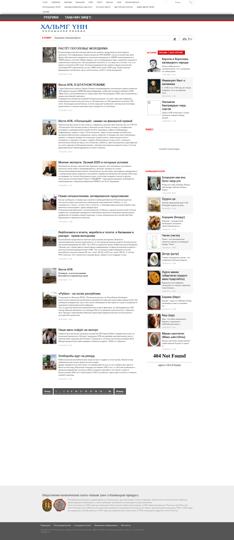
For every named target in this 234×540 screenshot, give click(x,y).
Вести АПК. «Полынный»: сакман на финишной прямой (95, 121)
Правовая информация (106, 525)
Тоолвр (46, 12)
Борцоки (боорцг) (173, 217)
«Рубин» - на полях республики (79, 293)
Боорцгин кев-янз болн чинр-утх (173, 179)
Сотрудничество (82, 525)
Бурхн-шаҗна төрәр (52, 7)
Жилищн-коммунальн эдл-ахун (78, 7)
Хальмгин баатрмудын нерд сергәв (174, 105)
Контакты (126, 525)
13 (91, 391)
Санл (119, 2)
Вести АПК (65, 269)
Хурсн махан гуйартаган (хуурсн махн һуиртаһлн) (174, 275)
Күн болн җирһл (103, 7)
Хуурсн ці (168, 198)
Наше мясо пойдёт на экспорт (78, 329)
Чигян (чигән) (171, 235)
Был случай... (177, 53)
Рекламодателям (62, 525)
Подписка (55, 2)
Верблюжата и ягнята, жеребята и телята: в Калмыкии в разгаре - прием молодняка (96, 234)
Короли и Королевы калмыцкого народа (175, 60)
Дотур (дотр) (170, 253)
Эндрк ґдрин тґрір (145, 7)
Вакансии (80, 2)
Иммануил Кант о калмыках (173, 82)
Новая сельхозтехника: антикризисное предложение (93, 196)
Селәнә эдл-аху (132, 2)
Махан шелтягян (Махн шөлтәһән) (173, 335)
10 (76, 391)
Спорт (99, 2)
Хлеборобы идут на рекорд (76, 356)
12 (86, 391)
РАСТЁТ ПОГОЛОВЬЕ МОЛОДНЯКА (83, 48)
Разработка (45, 532)
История (151, 53)
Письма (163, 53)
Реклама (68, 2)
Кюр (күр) (168, 315)
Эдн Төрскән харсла (123, 7)
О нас (45, 2)
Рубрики (51, 17)
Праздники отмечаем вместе (67, 38)
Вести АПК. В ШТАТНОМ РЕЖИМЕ (81, 84)
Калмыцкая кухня (155, 171)
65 (110, 391)
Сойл (90, 2)
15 (101, 391)
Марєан (109, 2)
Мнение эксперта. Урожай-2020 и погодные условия (93, 162)
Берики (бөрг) (171, 297)
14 (96, 391)
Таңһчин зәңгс (78, 17)
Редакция (45, 525)
